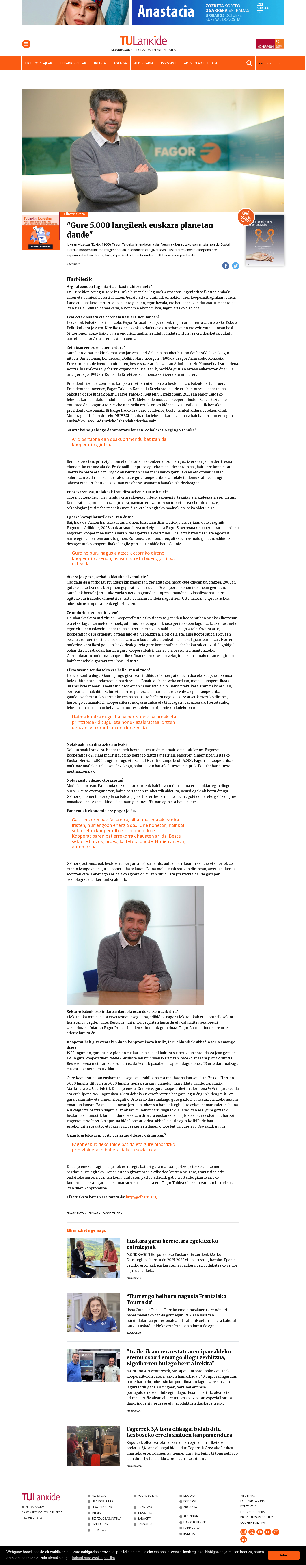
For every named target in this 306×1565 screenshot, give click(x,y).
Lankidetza (100, 1524)
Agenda (120, 63)
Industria (145, 1513)
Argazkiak (190, 1507)
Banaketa (144, 1518)
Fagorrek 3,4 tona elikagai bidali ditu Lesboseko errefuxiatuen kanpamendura (179, 1432)
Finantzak (145, 1507)
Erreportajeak (38, 63)
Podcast (168, 63)
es (269, 63)
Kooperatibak (148, 1496)
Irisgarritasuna (252, 1501)
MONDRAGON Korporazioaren (133, 50)
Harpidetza (191, 1528)
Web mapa (247, 1496)
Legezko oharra (252, 1512)
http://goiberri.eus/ (141, 1197)
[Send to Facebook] (225, 266)
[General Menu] (26, 44)
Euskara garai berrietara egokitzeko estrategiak (172, 1244)
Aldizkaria (143, 63)
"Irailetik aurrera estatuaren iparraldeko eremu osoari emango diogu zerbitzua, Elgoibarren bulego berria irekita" (179, 1358)
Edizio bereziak (194, 1522)
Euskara (94, 1213)
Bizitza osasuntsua (106, 1518)
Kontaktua (248, 1506)
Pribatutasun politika (256, 1517)
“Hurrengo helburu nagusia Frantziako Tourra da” (176, 1299)
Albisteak (99, 1496)
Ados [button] (284, 1555)
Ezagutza (145, 1524)
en (278, 63)
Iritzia (100, 63)
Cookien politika (252, 1522)
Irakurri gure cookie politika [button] (93, 1558)
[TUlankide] (143, 41)
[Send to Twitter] (235, 266)
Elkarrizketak (73, 63)
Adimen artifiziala (200, 63)
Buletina (189, 1533)
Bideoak (189, 1496)
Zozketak (99, 1530)
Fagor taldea (112, 1213)
